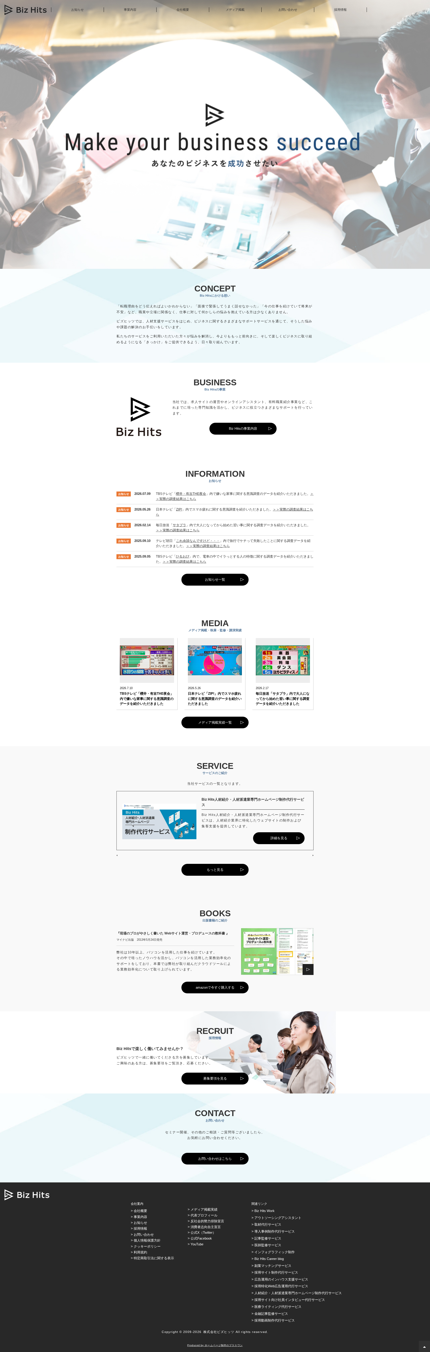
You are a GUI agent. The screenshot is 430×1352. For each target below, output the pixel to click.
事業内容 (130, 9)
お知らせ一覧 (215, 579)
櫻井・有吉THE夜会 (191, 494)
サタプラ (179, 525)
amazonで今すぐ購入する (215, 987)
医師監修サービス (267, 1245)
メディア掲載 (235, 9)
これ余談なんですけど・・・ (198, 541)
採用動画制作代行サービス (274, 1320)
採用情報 (340, 9)
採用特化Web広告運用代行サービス (281, 1286)
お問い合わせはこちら (215, 1158)
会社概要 (182, 9)
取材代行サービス (267, 1224)
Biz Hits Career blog (269, 1259)
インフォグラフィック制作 (274, 1252)
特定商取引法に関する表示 (154, 1258)
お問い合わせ (287, 9)
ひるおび (182, 556)
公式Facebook (201, 1238)
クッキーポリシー (147, 1246)
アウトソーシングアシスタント (277, 1218)
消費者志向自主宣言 (206, 1227)
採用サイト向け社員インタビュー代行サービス (289, 1300)
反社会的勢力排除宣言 (207, 1221)
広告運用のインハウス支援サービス (281, 1279)
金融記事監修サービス (271, 1313)
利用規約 (140, 1252)
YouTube (197, 1244)
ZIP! (179, 509)
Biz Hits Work (264, 1211)
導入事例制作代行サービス (274, 1231)
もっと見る (215, 869)
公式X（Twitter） (203, 1232)
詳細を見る (279, 838)
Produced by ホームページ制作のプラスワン (215, 1345)
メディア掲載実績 (204, 1209)
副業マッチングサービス (272, 1266)
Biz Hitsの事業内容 (243, 428)
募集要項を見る (215, 1078)
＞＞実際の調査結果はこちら (178, 530)
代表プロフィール (204, 1215)
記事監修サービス (267, 1238)
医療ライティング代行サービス (277, 1307)
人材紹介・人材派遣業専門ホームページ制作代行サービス (298, 1293)
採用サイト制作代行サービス (276, 1272)
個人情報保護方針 (147, 1240)
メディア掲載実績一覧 (215, 722)
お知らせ (77, 9)
